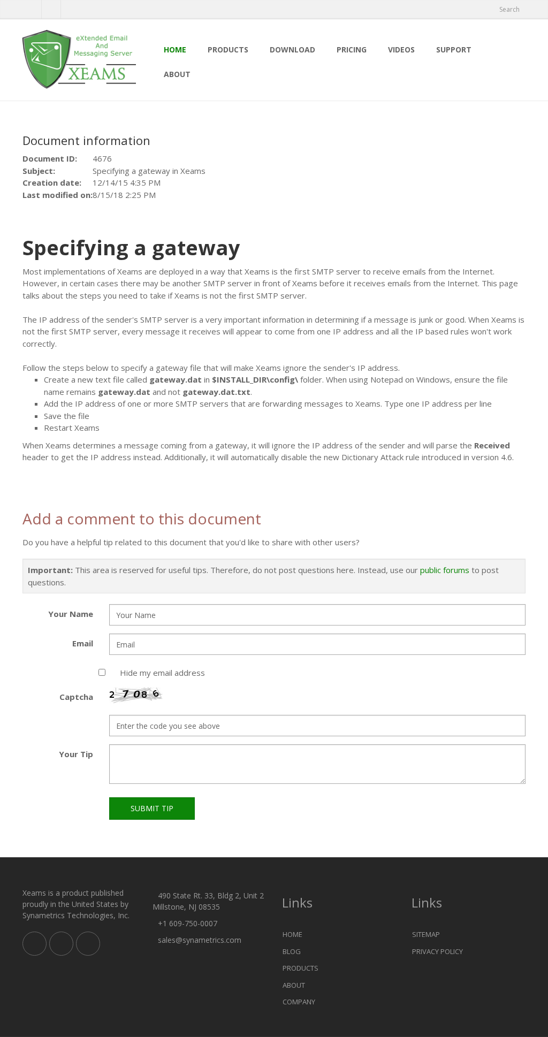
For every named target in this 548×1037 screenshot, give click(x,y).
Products (228, 49)
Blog (292, 951)
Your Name (70, 613)
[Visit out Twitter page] (32, 10)
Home (175, 49)
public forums (444, 570)
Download (292, 49)
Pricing (352, 49)
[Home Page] (79, 59)
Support (453, 49)
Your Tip (76, 754)
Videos (401, 49)
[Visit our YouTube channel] (70, 10)
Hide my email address (162, 672)
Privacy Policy (437, 951)
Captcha (76, 696)
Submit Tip (152, 808)
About (177, 74)
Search (509, 9)
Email (82, 643)
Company (299, 1001)
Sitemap (426, 934)
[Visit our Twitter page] (61, 944)
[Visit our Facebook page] (51, 10)
